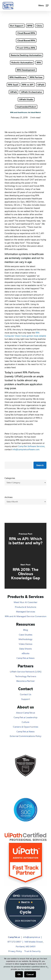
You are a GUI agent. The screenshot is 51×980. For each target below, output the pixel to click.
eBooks (25, 653)
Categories (10, 478)
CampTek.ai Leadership (25, 717)
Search (40, 465)
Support (25, 699)
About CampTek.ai (25, 712)
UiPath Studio (26, 99)
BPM (29, 25)
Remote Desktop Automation (26, 55)
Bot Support (16, 25)
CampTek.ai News (25, 658)
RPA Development (26, 70)
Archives (9, 497)
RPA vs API (27, 84)
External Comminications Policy (25, 736)
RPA (39, 62)
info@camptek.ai (31, 937)
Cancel (30, 974)
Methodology (25, 639)
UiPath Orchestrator (31, 92)
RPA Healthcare (18, 77)
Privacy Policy (15, 951)
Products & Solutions (25, 607)
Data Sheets (25, 648)
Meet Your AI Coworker (25, 602)
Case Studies (25, 634)
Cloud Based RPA (26, 33)
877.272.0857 (14, 941)
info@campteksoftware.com (25, 449)
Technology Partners (25, 676)
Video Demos (25, 644)
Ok (19, 974)
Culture (25, 722)
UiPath (40, 84)
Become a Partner (25, 681)
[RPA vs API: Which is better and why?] (25, 539)
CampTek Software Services (31, 446)
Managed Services (25, 611)
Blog (25, 630)
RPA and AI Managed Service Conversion (25, 616)
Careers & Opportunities (25, 726)
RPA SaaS (13, 84)
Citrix (39, 25)
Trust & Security (32, 951)
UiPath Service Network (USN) (25, 671)
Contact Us (25, 694)
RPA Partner (36, 77)
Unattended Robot (26, 106)
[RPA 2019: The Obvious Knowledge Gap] (25, 572)
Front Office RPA (26, 47)
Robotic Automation (22, 62)
